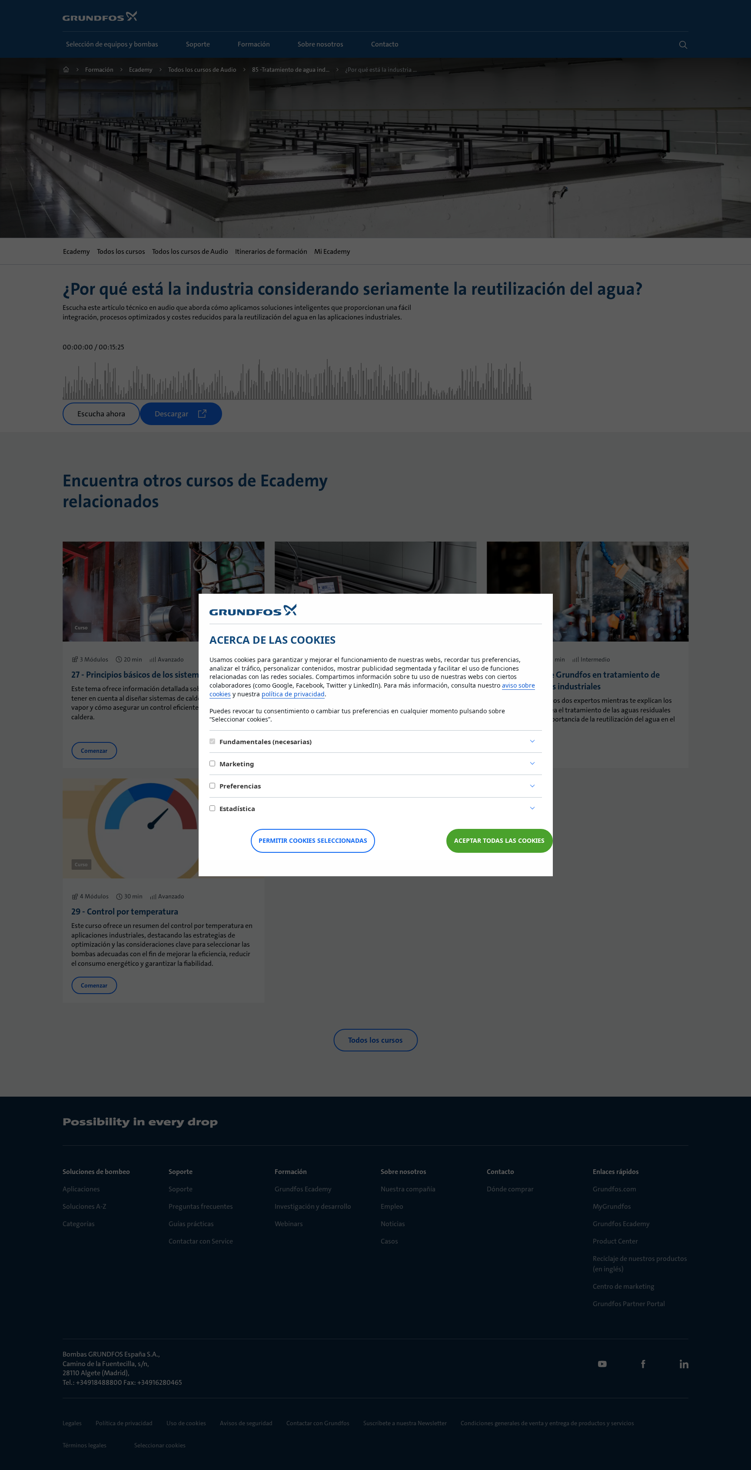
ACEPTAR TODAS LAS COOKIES (499, 840)
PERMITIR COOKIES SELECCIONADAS (313, 840)
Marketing (236, 763)
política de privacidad (293, 694)
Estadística (237, 808)
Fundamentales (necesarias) (265, 741)
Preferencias (240, 786)
